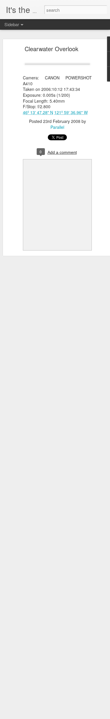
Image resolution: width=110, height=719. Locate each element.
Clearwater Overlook (51, 48)
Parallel (57, 127)
